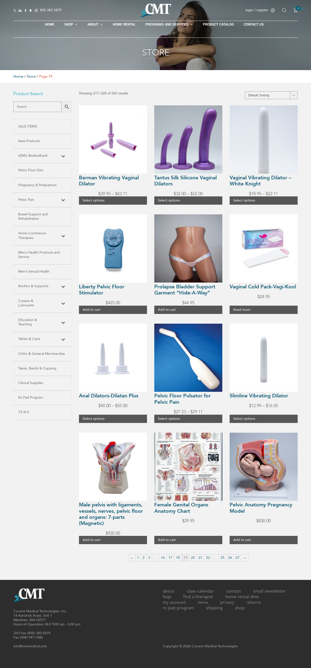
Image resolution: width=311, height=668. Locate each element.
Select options (93, 200)
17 (170, 557)
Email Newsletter (269, 591)
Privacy (227, 602)
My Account (174, 602)
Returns (253, 602)
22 (208, 557)
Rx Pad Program (178, 608)
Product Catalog (218, 24)
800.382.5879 (50, 10)
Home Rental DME (242, 597)
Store (31, 76)
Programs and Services (167, 24)
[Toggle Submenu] (63, 156)
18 (178, 557)
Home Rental (124, 24)
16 (163, 557)
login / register (257, 10)
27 (238, 557)
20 (193, 557)
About (92, 24)
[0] (296, 10)
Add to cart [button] (91, 309)
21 (200, 557)
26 (230, 557)
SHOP (68, 24)
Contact (233, 591)
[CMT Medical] (155, 16)
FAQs (167, 597)
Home (49, 24)
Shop (240, 608)
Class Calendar (200, 591)
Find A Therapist (198, 597)
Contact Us (254, 24)
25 (223, 557)
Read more (241, 309)
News (203, 602)
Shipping (214, 608)
